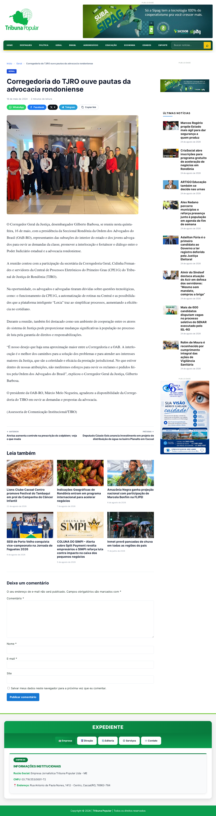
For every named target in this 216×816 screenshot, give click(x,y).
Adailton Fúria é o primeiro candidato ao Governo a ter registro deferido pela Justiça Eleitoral (193, 248)
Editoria (109, 740)
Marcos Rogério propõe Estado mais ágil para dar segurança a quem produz (193, 130)
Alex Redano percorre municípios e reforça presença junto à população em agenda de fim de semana (193, 213)
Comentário (15, 598)
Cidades (146, 45)
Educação (111, 45)
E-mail (12, 658)
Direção (88, 740)
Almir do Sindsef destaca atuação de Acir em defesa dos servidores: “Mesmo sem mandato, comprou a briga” (193, 283)
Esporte (163, 45)
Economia (129, 45)
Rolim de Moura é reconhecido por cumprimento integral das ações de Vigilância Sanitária (193, 353)
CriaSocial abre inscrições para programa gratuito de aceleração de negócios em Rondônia (194, 160)
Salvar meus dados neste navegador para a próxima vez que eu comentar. (58, 688)
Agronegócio (90, 45)
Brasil (72, 45)
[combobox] (188, 45)
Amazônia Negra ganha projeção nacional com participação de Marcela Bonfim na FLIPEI (130, 493)
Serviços (130, 740)
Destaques (26, 45)
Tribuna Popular (102, 810)
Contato (152, 740)
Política (43, 45)
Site (9, 673)
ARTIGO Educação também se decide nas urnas (193, 185)
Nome (12, 643)
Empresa (66, 740)
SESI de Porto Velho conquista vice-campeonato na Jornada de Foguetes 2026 (29, 545)
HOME (10, 45)
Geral (59, 45)
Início (9, 63)
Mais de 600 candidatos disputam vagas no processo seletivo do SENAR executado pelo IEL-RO (194, 318)
